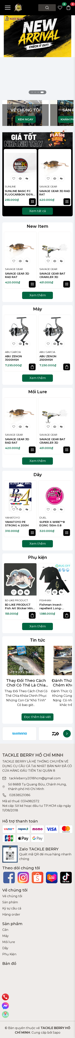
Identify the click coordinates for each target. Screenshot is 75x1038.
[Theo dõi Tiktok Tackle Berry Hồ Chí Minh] (66, 877)
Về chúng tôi (12, 896)
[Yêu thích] (14, 178)
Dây (37, 474)
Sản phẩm (10, 902)
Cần (5, 930)
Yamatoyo (12, 517)
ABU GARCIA (13, 351)
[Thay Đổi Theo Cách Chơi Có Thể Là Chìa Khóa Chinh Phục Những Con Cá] (26, 660)
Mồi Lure (37, 391)
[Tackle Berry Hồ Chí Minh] (18, 7)
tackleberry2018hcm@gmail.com (35, 778)
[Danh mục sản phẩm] (7, 7)
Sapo (56, 1032)
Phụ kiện (37, 557)
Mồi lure (8, 942)
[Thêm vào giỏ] (32, 367)
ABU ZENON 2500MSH (47, 358)
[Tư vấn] (5, 1014)
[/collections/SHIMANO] (19, 733)
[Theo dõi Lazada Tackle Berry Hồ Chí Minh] (51, 877)
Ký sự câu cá (11, 908)
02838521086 (19, 795)
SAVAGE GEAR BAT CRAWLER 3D (52, 275)
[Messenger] (5, 1005)
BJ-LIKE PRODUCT (16, 600)
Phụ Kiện (9, 954)
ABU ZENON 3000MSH (13, 358)
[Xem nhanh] (20, 178)
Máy (37, 308)
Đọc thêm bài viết (37, 717)
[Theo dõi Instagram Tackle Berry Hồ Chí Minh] (23, 877)
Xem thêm (37, 295)
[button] (66, 178)
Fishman (45, 600)
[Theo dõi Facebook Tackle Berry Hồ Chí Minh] (9, 877)
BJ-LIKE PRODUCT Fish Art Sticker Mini (19, 606)
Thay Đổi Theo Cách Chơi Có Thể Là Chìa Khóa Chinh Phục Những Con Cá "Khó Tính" (26, 682)
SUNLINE (10, 186)
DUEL (42, 517)
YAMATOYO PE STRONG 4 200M (17, 523)
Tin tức (37, 640)
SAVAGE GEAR (48, 186)
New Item (37, 226)
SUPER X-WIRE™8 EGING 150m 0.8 (52, 523)
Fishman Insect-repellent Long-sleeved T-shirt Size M (53, 606)
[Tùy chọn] (32, 201)
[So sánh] (27, 178)
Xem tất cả (37, 211)
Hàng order (11, 914)
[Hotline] (5, 996)
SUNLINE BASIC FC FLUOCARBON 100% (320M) (19, 193)
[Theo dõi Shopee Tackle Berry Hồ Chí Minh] (37, 877)
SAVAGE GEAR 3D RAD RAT (54, 192)
